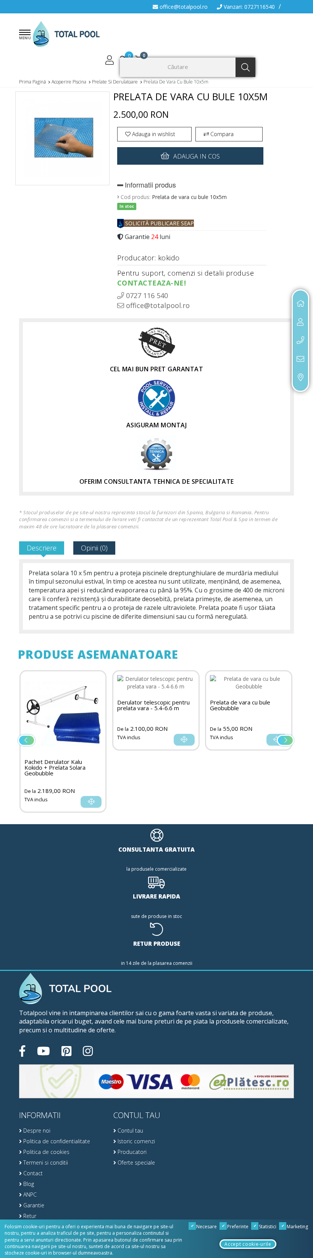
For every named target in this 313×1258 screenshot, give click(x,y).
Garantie (33, 1205)
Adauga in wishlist (153, 134)
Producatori (131, 1151)
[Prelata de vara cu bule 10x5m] (62, 141)
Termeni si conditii (45, 1162)
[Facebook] (22, 1051)
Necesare (206, 1226)
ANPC (29, 1194)
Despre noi (36, 1130)
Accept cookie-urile (247, 1244)
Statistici (267, 1226)
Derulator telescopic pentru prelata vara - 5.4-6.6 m (153, 705)
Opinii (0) (94, 547)
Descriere (41, 547)
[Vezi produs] (91, 802)
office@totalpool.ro (183, 6)
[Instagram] (88, 1051)
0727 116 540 (146, 295)
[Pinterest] (66, 1051)
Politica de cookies (45, 1151)
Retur (29, 1215)
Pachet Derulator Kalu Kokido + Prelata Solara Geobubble (55, 767)
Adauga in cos (196, 156)
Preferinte (237, 1226)
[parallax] (65, 989)
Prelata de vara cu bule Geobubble (240, 705)
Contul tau (129, 1130)
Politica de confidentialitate (56, 1141)
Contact (32, 1173)
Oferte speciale (135, 1162)
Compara (221, 134)
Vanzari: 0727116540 (248, 6)
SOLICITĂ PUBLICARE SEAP (159, 223)
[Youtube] (43, 1051)
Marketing (297, 1226)
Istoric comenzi (135, 1141)
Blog (28, 1183)
